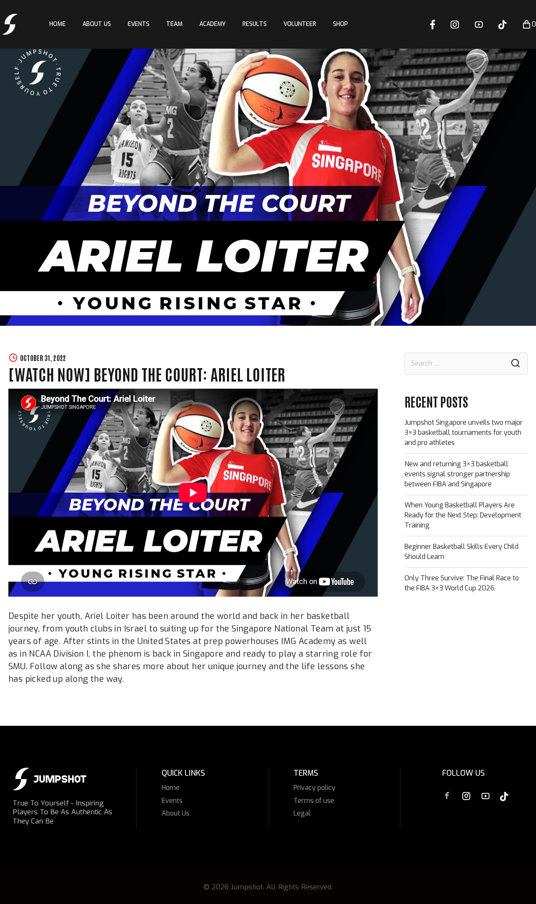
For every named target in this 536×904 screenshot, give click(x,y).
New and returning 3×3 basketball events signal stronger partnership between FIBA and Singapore (457, 474)
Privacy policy (314, 787)
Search (515, 364)
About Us (96, 24)
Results (254, 24)
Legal (302, 813)
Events (138, 24)
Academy (212, 24)
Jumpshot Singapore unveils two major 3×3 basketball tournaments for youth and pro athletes (464, 432)
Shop (340, 24)
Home (57, 24)
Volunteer (299, 24)
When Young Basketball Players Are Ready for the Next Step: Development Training (463, 515)
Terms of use (314, 800)
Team (174, 24)
